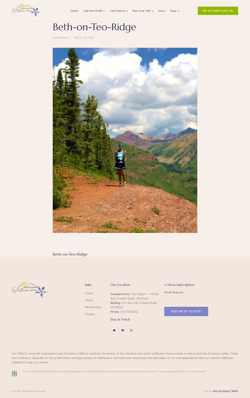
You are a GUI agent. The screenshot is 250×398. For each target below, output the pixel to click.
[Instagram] (131, 330)
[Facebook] (123, 330)
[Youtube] (114, 330)
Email (173, 292)
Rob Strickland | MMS (225, 391)
